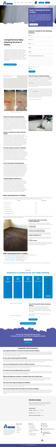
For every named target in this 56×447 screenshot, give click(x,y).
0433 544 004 (45, 425)
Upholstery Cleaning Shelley (10, 259)
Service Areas (42, 404)
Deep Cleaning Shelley (9, 256)
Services (21, 2)
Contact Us (30, 2)
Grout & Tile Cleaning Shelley (10, 257)
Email (31, 43)
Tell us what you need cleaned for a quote (36, 55)
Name (31, 35)
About (18, 2)
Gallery (26, 2)
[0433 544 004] (41, 425)
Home (15, 2)
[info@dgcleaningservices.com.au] (41, 428)
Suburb (29, 47)
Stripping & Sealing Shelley (10, 258)
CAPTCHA (30, 68)
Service (29, 51)
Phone (31, 39)
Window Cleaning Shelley (9, 260)
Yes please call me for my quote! (34, 66)
